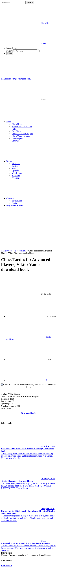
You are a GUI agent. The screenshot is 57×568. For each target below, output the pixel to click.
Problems (15, 178)
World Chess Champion (22, 126)
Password (10, 51)
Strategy (15, 168)
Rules (14, 129)
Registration (6, 79)
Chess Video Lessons (21, 136)
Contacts (15, 203)
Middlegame (17, 173)
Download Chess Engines (22, 133)
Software (15, 141)
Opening (15, 171)
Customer (10, 198)
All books (16, 163)
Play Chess (16, 131)
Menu (8, 122)
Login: (9, 48)
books (48, 337)
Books (9, 161)
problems (10, 339)
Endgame (16, 175)
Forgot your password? (21, 79)
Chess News (17, 124)
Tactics (14, 166)
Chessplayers (17, 138)
